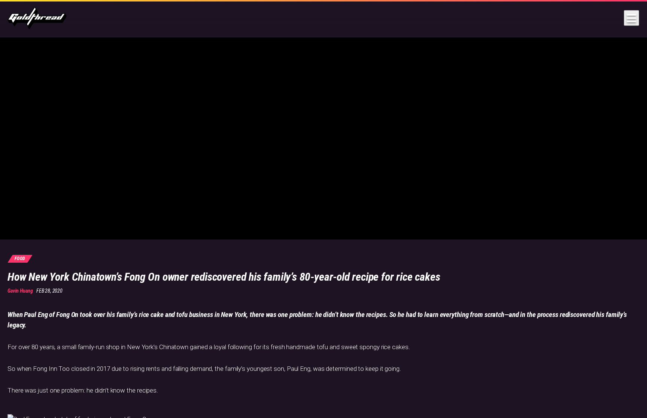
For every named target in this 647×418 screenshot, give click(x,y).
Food (20, 258)
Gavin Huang (20, 291)
